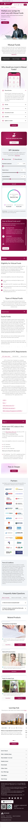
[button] (14, 258)
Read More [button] (14, 54)
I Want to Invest (7, 159)
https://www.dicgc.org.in (19, 808)
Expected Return (6, 176)
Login (25, 4)
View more (14, 743)
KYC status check (6, 356)
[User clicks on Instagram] (21, 798)
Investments (7, 7)
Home (2, 7)
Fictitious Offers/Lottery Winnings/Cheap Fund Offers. (12, 794)
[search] (16, 4)
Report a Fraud (8, 801)
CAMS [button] (4, 400)
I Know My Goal (18, 159)
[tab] (6, 356)
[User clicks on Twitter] (12, 798)
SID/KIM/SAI (15, 356)
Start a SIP (14, 184)
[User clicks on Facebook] (9, 798)
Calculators (4, 775)
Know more (8, 644)
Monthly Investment (6, 163)
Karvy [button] (4, 402)
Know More (14, 142)
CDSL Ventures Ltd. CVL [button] (8, 405)
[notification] (15, 4)
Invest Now (5, 22)
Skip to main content (7, 0)
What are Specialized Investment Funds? (11, 730)
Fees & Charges (16, 58)
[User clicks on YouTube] (15, 798)
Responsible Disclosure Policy (6, 817)
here (25, 710)
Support (21, 4)
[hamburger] (2, 4)
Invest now (20, 644)
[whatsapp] (18, 4)
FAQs (23, 58)
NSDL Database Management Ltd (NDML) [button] (12, 410)
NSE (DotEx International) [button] (9, 408)
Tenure (5, 170)
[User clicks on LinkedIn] (18, 798)
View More (14, 470)
